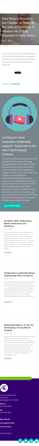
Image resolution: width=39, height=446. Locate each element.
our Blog (15, 84)
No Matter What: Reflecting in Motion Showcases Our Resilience (18, 223)
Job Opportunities (7, 423)
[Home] (4, 388)
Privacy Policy (5, 427)
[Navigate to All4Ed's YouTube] (36, 440)
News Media (5, 419)
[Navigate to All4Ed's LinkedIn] (31, 440)
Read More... (8, 252)
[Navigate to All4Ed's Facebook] (20, 440)
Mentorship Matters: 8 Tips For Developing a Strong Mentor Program (19, 327)
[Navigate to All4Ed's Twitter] (26, 440)
